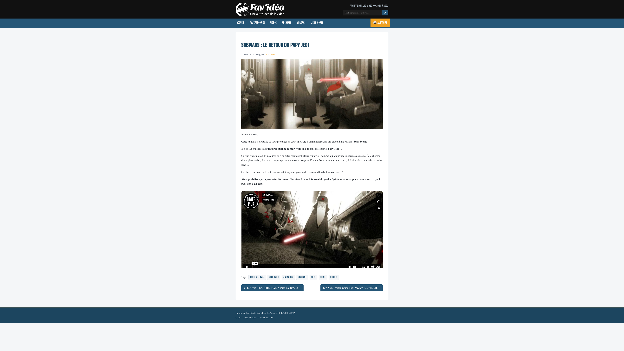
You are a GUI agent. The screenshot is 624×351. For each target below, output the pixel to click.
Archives (286, 23)
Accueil (240, 23)
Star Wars (274, 277)
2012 (313, 277)
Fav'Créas (270, 54)
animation (288, 277)
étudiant (302, 277)
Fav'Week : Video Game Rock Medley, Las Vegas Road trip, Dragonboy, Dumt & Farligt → (353, 287)
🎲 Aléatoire (380, 23)
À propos (301, 23)
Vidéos (273, 23)
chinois (333, 277)
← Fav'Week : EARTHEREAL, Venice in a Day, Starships (274, 287)
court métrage (257, 277)
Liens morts (317, 23)
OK (385, 12)
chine (323, 277)
